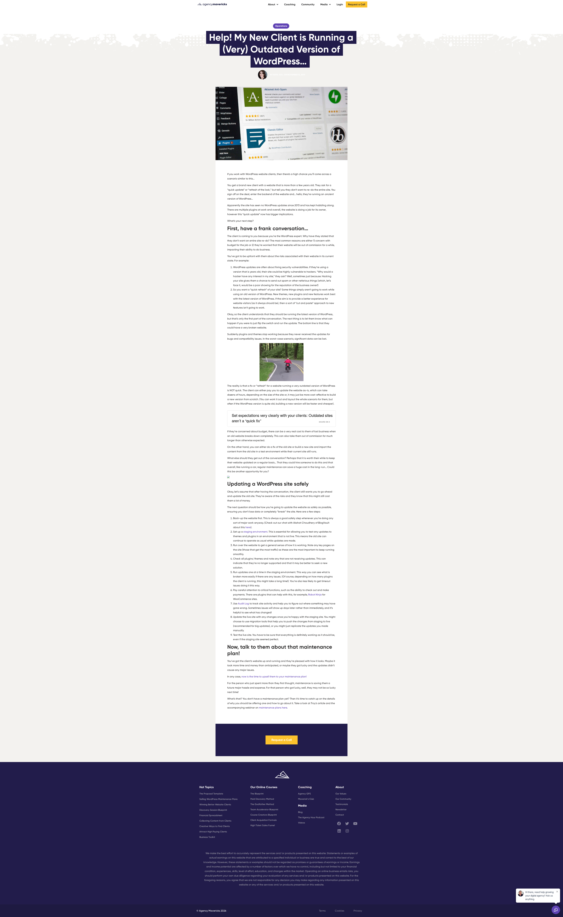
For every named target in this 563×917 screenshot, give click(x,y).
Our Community (343, 799)
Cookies (339, 910)
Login (340, 4)
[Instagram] (347, 831)
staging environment (255, 531)
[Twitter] (347, 823)
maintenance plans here (273, 707)
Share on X (324, 422)
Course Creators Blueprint (263, 814)
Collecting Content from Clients (215, 820)
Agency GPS (304, 793)
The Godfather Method (262, 804)
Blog (300, 812)
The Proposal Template (211, 793)
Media (324, 4)
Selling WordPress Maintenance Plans (218, 799)
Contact (339, 814)
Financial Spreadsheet (210, 815)
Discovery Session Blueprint (213, 810)
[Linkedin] (339, 831)
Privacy (357, 910)
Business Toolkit (207, 837)
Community (307, 4)
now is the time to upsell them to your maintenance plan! (274, 676)
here (248, 527)
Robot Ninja (315, 594)
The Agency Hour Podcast (311, 817)
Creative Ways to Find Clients (214, 826)
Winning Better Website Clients (215, 804)
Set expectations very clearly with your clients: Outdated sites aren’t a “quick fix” (282, 418)
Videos (301, 822)
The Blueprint (257, 793)
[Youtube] (355, 823)
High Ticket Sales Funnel (262, 825)
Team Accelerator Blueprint (264, 809)
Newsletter (341, 809)
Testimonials (341, 804)
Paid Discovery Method (262, 799)
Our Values (340, 793)
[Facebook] (339, 823)
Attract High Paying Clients (213, 831)
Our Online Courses (263, 787)
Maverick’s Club (306, 799)
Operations (281, 26)
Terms (322, 910)
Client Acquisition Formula (263, 820)
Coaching (289, 4)
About (271, 4)
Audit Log (243, 603)
